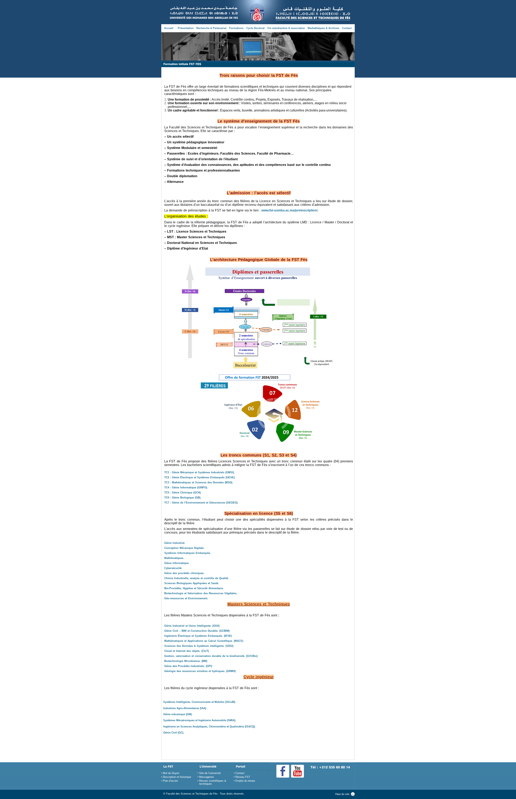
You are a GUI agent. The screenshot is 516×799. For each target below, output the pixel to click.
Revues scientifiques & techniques (212, 782)
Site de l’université (210, 773)
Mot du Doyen (171, 773)
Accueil (168, 28)
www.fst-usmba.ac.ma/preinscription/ (289, 210)
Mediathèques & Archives (323, 28)
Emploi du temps (245, 780)
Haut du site (342, 794)
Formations (236, 28)
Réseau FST (242, 776)
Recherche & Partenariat (211, 28)
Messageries (206, 776)
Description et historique (177, 776)
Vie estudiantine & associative (286, 28)
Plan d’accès (170, 780)
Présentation (186, 28)
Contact (347, 28)
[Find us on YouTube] (297, 771)
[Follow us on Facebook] (282, 771)
